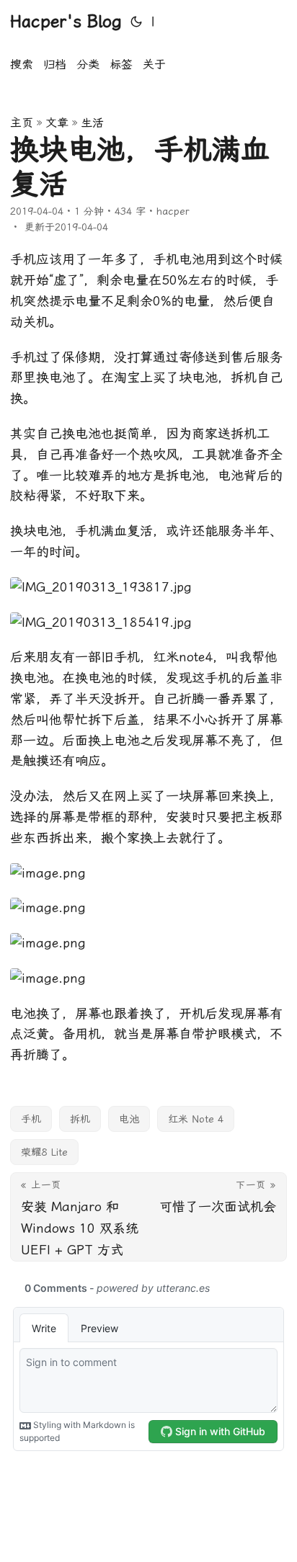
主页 (21, 123)
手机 (31, 1119)
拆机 (80, 1119)
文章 (56, 123)
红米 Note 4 (195, 1119)
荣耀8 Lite (44, 1152)
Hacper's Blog (66, 22)
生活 (92, 123)
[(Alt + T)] (136, 21)
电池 (129, 1119)
